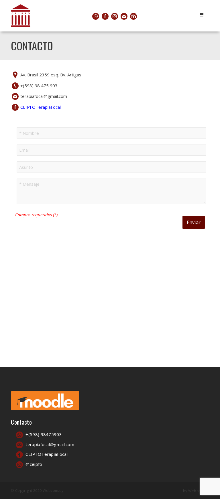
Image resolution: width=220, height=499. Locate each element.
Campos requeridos (36, 214)
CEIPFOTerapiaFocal (40, 107)
